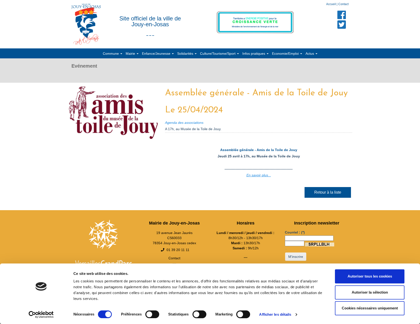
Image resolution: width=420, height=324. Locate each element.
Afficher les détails (275, 314)
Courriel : (295, 232)
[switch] (152, 314)
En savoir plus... (258, 175)
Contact (343, 4)
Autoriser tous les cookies (370, 276)
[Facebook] (342, 15)
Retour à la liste (327, 192)
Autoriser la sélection (370, 292)
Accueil (331, 4)
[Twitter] (342, 24)
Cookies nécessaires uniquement (370, 308)
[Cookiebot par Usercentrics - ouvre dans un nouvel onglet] (41, 314)
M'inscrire (295, 257)
